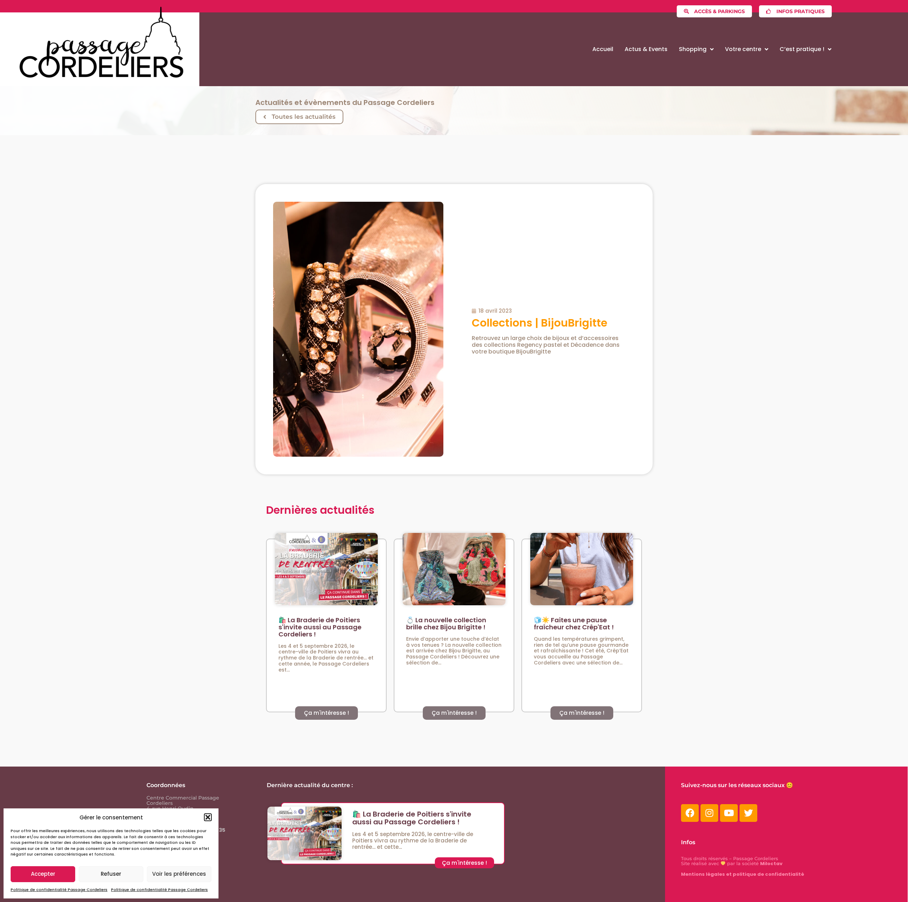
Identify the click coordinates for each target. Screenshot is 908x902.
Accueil (602, 49)
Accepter (43, 874)
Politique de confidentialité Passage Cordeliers (59, 889)
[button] (207, 817)
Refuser (111, 874)
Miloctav (771, 863)
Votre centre (743, 49)
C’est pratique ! (802, 49)
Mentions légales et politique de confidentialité (742, 874)
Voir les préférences (179, 874)
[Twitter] (748, 813)
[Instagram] (709, 813)
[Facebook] (690, 813)
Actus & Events (646, 49)
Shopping (693, 49)
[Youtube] (729, 813)
